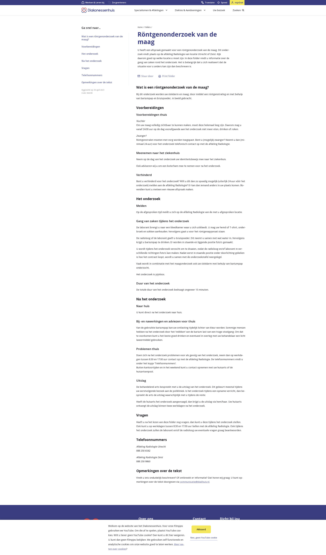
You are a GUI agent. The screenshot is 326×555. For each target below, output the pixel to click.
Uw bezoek (219, 10)
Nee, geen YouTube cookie (203, 537)
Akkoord (201, 529)
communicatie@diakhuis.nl (194, 481)
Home (140, 27)
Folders (148, 27)
